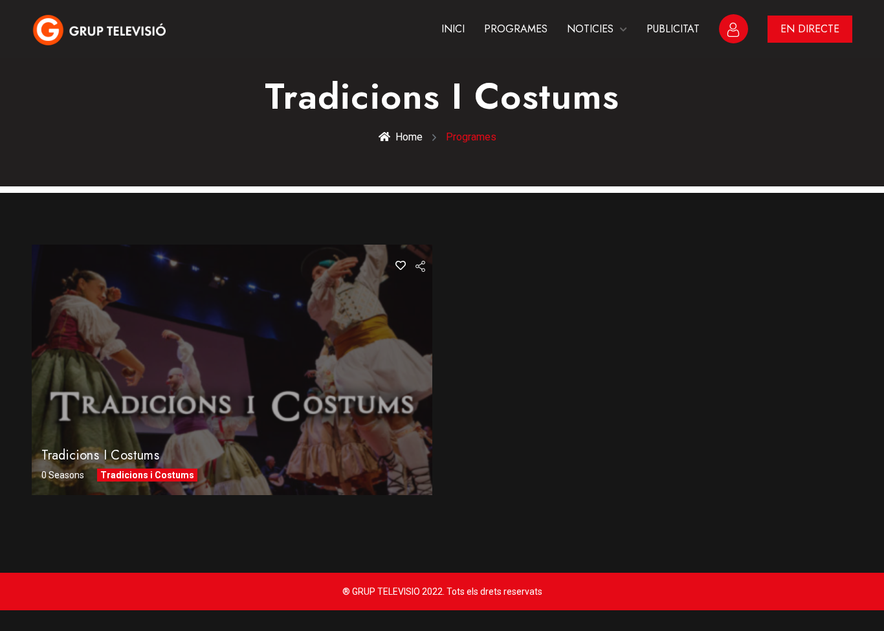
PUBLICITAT (673, 28)
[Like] (400, 266)
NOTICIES (590, 28)
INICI (453, 28)
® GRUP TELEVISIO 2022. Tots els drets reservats (442, 591)
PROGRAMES (515, 28)
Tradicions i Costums (100, 455)
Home (409, 137)
